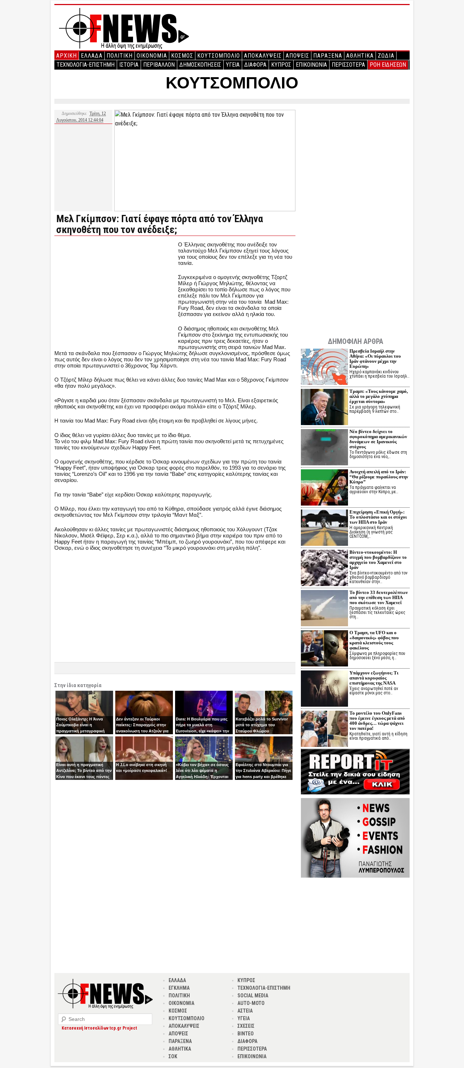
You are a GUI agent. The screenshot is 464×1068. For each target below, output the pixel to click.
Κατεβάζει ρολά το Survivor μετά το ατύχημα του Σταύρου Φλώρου (262, 725)
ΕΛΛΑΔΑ (92, 55)
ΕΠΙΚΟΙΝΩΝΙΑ (311, 64)
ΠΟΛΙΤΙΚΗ (120, 55)
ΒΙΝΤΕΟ (245, 1033)
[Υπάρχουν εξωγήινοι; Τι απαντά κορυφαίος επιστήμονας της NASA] (324, 689)
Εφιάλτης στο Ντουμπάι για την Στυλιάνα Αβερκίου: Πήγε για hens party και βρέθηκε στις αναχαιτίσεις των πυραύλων (263, 776)
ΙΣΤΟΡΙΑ (128, 64)
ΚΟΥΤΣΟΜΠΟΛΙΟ (218, 55)
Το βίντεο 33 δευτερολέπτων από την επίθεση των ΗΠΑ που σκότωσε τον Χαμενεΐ (378, 597)
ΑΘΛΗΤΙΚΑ (360, 55)
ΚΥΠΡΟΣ (281, 64)
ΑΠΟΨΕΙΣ (297, 55)
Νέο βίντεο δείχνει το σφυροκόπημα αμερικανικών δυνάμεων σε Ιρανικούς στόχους (378, 439)
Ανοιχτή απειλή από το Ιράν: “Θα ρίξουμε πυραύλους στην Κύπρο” (378, 477)
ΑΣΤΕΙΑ (245, 1011)
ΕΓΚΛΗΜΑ (179, 988)
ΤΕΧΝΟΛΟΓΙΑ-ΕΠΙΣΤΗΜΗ (86, 64)
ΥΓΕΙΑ (233, 64)
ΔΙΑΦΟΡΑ (255, 64)
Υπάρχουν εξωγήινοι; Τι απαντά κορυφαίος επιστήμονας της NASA (373, 678)
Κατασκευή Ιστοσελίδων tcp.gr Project (99, 1028)
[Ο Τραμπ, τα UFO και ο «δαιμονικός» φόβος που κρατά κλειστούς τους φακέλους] (324, 649)
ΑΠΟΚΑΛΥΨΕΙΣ (263, 55)
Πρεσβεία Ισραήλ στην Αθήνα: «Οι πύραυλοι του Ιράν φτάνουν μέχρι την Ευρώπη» (375, 358)
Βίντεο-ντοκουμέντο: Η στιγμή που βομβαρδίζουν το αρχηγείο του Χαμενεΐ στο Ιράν (378, 559)
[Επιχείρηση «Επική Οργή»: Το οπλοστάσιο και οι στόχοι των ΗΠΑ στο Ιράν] (324, 529)
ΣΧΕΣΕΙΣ (245, 1026)
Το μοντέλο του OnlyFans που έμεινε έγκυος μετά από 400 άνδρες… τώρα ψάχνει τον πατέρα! (377, 720)
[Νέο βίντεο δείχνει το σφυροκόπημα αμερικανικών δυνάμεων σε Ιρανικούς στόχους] (324, 448)
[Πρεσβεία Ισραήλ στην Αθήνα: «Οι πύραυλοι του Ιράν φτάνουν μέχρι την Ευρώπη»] (324, 368)
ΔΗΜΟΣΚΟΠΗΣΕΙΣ (200, 64)
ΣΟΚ (173, 1056)
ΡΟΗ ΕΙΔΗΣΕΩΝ (388, 64)
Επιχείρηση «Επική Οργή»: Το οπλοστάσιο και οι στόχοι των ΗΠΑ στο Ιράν (378, 517)
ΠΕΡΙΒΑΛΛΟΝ (159, 64)
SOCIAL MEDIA (252, 995)
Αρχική (66, 55)
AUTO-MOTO (251, 1003)
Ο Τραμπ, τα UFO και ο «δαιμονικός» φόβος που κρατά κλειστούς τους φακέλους (374, 640)
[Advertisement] (115, 292)
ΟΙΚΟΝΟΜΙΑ (152, 55)
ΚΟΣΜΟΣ (182, 55)
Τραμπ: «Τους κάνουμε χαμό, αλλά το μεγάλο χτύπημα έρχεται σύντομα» (378, 396)
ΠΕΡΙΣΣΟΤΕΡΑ (348, 64)
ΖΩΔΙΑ (386, 55)
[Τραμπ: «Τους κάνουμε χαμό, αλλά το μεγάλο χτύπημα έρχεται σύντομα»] (324, 408)
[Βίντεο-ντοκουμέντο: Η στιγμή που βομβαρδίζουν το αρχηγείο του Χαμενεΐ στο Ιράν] (324, 569)
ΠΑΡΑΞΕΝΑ (327, 55)
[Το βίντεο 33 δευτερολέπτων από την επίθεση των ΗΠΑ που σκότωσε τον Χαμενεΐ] (324, 609)
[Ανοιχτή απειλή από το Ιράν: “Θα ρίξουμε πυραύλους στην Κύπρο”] (324, 488)
